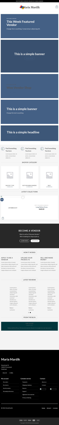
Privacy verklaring (26, 397)
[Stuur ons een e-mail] (30, 408)
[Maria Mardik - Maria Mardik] (29, 7)
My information (7, 388)
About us (44, 382)
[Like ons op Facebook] (24, 408)
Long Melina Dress (41, 207)
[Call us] (32, 408)
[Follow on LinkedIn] (34, 408)
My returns (6, 385)
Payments (24, 382)
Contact (44, 385)
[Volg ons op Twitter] (28, 408)
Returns (24, 388)
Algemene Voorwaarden (28, 394)
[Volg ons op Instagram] (26, 408)
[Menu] (2, 7)
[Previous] (3, 208)
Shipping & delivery (27, 385)
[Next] (55, 208)
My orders (5, 382)
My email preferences (8, 391)
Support (24, 391)
